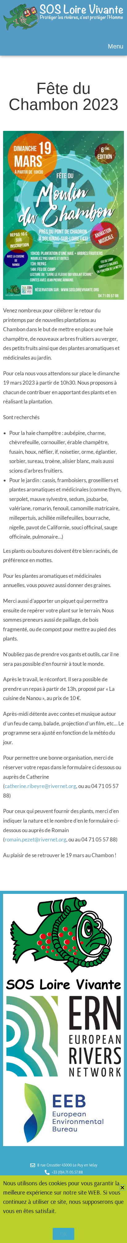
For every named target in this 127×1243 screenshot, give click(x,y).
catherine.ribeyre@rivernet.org (40, 786)
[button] (63, 46)
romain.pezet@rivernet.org (35, 839)
